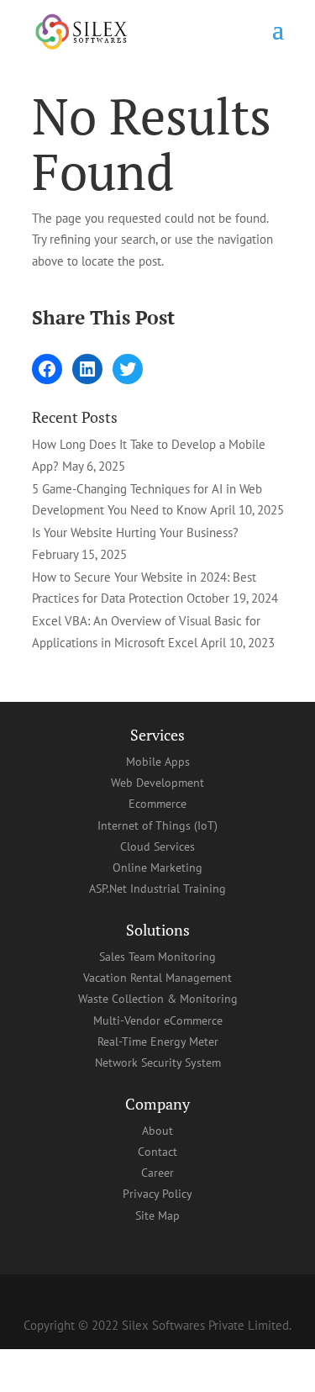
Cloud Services (157, 846)
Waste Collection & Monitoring (158, 998)
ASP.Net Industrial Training (157, 888)
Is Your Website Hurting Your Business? (135, 532)
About (157, 1130)
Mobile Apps (158, 761)
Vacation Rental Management (157, 977)
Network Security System (158, 1062)
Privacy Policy (157, 1193)
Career (157, 1172)
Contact (157, 1151)
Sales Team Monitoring (157, 956)
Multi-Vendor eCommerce (158, 1020)
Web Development (157, 782)
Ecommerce (157, 803)
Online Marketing (157, 867)
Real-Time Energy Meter (157, 1041)
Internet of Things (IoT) (157, 825)
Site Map (157, 1215)
